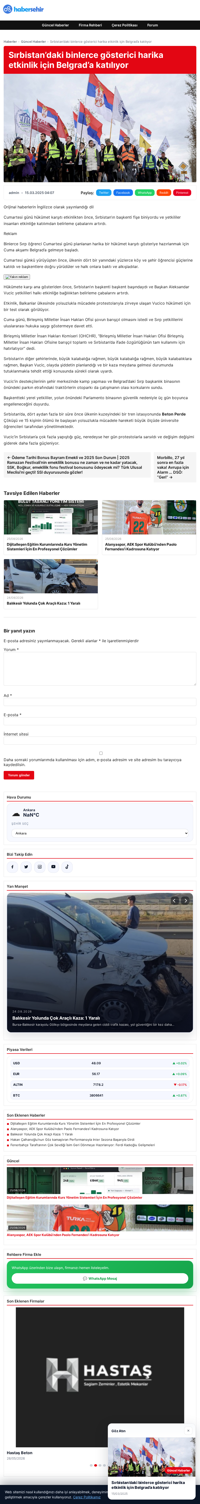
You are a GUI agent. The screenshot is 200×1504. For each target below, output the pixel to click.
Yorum (11, 649)
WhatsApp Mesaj (100, 1278)
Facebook (123, 192)
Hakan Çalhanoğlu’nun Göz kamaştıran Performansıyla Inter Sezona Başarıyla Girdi (72, 1139)
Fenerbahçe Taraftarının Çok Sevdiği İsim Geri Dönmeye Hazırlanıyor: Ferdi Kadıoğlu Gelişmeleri (82, 1145)
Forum (152, 25)
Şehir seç (20, 823)
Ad (8, 695)
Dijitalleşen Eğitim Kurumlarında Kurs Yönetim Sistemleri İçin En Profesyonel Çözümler (75, 1123)
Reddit (164, 192)
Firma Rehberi (90, 25)
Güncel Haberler (55, 25)
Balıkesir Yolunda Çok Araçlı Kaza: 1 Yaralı (41, 1134)
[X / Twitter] (26, 867)
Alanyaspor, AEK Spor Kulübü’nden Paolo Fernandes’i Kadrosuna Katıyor (64, 1129)
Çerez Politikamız (87, 1497)
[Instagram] (39, 867)
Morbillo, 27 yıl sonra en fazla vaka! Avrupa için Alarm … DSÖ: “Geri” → (173, 467)
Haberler (10, 41)
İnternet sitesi (16, 734)
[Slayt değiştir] (91, 1465)
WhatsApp (145, 192)
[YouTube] (53, 867)
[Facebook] (12, 867)
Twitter (104, 192)
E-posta (12, 714)
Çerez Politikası (125, 25)
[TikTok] (67, 867)
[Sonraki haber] (185, 900)
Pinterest (182, 192)
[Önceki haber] (175, 900)
